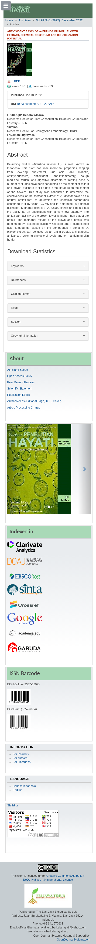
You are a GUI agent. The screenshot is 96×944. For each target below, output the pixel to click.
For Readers (21, 754)
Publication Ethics (18, 394)
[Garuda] (24, 647)
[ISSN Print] (19, 721)
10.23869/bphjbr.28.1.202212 (35, 104)
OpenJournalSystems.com (73, 939)
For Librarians (22, 762)
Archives (25, 20)
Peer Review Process (20, 382)
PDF (17, 81)
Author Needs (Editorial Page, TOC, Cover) (34, 401)
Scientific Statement (19, 388)
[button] (13, 469)
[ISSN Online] (19, 697)
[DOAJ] (24, 561)
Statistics (12, 805)
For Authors (20, 758)
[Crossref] (24, 604)
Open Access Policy (19, 376)
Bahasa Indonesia (24, 786)
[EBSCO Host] (24, 575)
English (17, 790)
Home (9, 20)
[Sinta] (24, 589)
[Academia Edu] (24, 633)
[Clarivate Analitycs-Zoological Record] (24, 546)
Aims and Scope (17, 369)
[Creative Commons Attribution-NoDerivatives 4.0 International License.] (48, 867)
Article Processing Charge (23, 407)
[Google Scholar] (24, 618)
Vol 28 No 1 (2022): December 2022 (59, 20)
